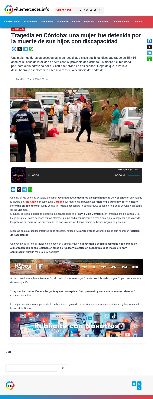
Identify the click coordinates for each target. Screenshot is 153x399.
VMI (22, 79)
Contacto (138, 21)
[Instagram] (139, 383)
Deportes (89, 21)
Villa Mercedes (12, 21)
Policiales (103, 21)
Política (76, 21)
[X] (149, 47)
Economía (62, 21)
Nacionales (47, 21)
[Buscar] (63, 368)
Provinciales (30, 21)
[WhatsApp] (149, 59)
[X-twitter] (139, 388)
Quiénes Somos (121, 21)
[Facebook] (134, 383)
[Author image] (13, 79)
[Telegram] (149, 53)
